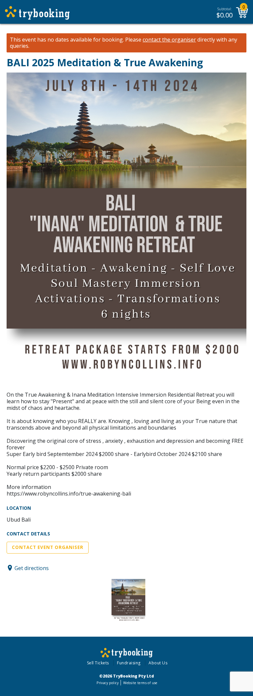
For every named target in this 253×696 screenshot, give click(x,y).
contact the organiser (169, 40)
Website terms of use (140, 683)
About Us (158, 663)
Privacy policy (108, 683)
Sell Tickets (98, 663)
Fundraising (129, 663)
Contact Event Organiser (47, 547)
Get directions (31, 567)
